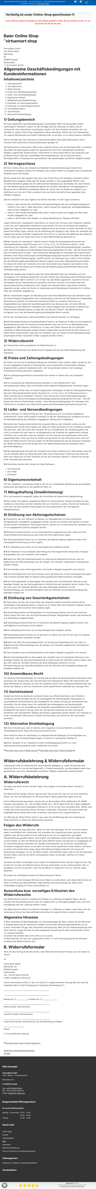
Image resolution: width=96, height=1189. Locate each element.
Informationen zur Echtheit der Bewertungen (72, 1186)
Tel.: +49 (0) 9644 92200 (12, 1088)
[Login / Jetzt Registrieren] (81, 2)
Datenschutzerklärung (10, 1148)
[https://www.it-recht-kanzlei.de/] (21, 750)
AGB (4, 1141)
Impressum (6, 1145)
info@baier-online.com (16, 1093)
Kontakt (7, 1053)
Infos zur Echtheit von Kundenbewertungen (18, 1151)
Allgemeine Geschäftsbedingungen (19, 1050)
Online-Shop (7, 1131)
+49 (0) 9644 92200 (42, 4)
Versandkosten (8, 1138)
